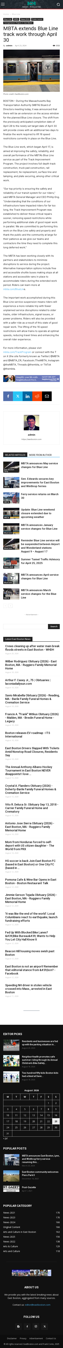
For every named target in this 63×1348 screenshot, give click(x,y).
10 (7, 1115)
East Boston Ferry (9, 470)
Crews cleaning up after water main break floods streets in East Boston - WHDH (32, 647)
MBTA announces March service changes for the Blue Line (38, 594)
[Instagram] (36, 1326)
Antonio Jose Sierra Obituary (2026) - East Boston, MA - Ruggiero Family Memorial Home (29, 827)
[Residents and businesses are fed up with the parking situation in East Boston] (11, 1045)
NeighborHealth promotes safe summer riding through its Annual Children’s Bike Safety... (40, 1059)
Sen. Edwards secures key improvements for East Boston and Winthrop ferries (40, 482)
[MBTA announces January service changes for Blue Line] (11, 528)
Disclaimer (12, 1338)
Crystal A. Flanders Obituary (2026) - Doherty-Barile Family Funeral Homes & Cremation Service (30, 789)
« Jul (5, 1138)
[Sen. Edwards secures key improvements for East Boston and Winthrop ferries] (11, 482)
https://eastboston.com (31, 439)
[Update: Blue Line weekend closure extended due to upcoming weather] (11, 513)
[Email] (47, 396)
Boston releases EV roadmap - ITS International (27, 734)
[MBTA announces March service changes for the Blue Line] (11, 593)
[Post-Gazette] (11, 1189)
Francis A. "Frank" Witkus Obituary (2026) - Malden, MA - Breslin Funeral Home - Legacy (32, 717)
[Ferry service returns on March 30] (11, 497)
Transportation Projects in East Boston (18, 23)
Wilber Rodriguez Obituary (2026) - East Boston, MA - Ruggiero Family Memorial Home (31, 665)
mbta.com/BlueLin (13, 289)
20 (33, 1121)
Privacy (23, 1338)
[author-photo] (31, 430)
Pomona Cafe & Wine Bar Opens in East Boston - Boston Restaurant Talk (30, 881)
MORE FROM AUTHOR (40, 455)
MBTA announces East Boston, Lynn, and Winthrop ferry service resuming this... (40, 1158)
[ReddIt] (37, 396)
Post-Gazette (29, 1187)
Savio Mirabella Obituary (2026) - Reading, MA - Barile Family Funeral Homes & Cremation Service (32, 699)
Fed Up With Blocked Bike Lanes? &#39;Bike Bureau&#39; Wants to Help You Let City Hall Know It (30, 936)
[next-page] (10, 606)
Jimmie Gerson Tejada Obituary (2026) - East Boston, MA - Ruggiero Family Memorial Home (31, 898)
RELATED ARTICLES (15, 455)
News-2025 (8, 567)
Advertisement (36, 1338)
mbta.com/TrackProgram (17, 352)
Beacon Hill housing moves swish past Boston (29, 952)
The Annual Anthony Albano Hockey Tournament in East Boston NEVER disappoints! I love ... (28, 770)
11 (16, 1115)
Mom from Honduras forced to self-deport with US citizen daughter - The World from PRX (29, 845)
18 (16, 1121)
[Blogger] (18, 1326)
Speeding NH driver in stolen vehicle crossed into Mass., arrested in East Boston (28, 989)
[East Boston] (31, 4)
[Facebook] (8, 396)
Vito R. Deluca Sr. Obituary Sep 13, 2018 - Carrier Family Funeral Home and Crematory (31, 808)
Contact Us (51, 1338)
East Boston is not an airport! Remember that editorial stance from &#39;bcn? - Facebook (31, 970)
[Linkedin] (27, 396)
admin (9, 45)
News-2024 (25, 19)
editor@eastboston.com (37, 1304)
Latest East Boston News (18, 639)
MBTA (16, 19)
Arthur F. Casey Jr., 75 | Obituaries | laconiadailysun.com (28, 681)
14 (41, 1115)
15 (48, 1115)
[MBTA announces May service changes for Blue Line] (11, 467)
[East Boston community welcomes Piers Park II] (11, 1176)
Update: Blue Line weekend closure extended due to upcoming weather (38, 513)
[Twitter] (18, 396)
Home (6, 14)
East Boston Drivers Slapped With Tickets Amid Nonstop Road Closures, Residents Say (32, 751)
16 (56, 1115)
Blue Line (16, 14)
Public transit (37, 19)
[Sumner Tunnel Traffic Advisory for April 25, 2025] (11, 563)
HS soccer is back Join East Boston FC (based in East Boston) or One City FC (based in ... (30, 864)
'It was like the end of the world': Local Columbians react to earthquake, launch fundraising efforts (31, 917)
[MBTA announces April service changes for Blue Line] (11, 578)
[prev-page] (5, 606)
